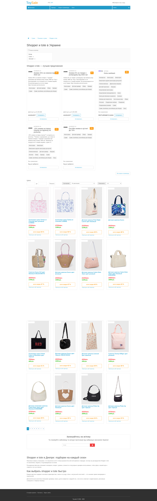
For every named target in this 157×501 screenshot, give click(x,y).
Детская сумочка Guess (116, 220)
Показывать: (102, 183)
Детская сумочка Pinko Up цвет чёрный (90, 406)
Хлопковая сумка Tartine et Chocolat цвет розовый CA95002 (38, 221)
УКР (52, 2)
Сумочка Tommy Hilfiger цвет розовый (118, 354)
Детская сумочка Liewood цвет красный (90, 354)
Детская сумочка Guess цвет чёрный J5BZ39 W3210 (64, 354)
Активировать (43, 119)
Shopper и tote (53, 38)
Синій (30, 56)
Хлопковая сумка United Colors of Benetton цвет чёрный (37, 355)
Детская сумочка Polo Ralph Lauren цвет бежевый (91, 220)
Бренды (53, 7)
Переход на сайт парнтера (35, 234)
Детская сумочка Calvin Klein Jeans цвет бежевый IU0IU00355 (118, 273)
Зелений (31, 59)
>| (43, 428)
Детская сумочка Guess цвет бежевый (64, 406)
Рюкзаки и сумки (42, 38)
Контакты (40, 492)
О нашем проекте (31, 492)
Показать (52, 183)
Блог (73, 7)
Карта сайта (47, 492)
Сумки (33, 38)
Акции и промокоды (63, 7)
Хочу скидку (38, 232)
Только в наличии (33, 50)
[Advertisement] (78, 24)
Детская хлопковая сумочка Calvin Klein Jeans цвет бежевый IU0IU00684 (38, 407)
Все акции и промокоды (123, 173)
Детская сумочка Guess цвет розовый (64, 273)
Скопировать (41, 115)
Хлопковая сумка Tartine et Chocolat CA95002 (64, 220)
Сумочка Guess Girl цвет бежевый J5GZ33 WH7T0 (37, 272)
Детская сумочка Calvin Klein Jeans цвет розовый (91, 273)
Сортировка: (66, 183)
